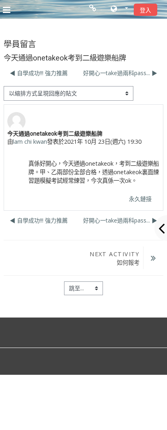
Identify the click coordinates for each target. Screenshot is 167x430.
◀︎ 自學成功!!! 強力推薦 (39, 73)
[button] (119, 9)
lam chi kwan (30, 141)
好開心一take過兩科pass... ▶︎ (120, 73)
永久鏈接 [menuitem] (140, 199)
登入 (145, 10)
